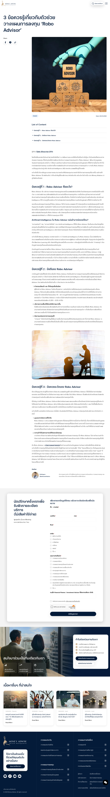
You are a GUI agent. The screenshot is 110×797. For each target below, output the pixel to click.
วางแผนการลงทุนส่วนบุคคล (50, 775)
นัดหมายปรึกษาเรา (15, 766)
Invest (35, 116)
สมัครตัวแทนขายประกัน (85, 663)
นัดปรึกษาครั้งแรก (95, 774)
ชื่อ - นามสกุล (54, 507)
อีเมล (52, 525)
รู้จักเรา (80, 774)
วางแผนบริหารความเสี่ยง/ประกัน (62, 567)
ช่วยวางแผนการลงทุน (52, 445)
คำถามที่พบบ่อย (82, 781)
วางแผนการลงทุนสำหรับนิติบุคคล (51, 780)
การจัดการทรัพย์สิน (58, 580)
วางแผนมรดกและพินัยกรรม (61, 576)
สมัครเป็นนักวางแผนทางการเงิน (98, 783)
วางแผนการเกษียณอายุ (85, 755)
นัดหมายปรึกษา (99, 3)
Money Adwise (9, 3)
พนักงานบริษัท (57, 536)
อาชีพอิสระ (56, 542)
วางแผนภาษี (82, 745)
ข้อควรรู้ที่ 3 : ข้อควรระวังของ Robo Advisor (47, 140)
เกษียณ (55, 545)
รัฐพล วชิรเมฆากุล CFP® (44, 151)
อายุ (75, 516)
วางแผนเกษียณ (57, 561)
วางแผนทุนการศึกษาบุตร (60, 573)
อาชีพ (52, 533)
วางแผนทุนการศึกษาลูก (85, 750)
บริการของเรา (82, 778)
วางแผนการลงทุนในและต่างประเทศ (63, 564)
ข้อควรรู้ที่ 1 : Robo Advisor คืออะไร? (45, 130)
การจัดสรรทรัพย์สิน (84, 766)
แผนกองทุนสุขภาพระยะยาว (49, 750)
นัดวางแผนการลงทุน (96, 778)
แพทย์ (54, 548)
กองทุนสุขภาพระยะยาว (59, 570)
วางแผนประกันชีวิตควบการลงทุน (51, 755)
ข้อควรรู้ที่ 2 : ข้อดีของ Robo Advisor (45, 135)
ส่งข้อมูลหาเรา (73, 614)
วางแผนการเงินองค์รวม (60, 558)
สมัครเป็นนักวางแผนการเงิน (86, 658)
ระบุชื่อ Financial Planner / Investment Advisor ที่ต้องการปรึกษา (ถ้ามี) (71, 592)
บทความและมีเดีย (83, 788)
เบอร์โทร (53, 516)
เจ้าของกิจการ (57, 539)
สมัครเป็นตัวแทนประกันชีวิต (98, 788)
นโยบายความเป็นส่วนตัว (73, 601)
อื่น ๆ (54, 551)
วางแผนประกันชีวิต (47, 745)
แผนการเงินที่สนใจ (55, 556)
